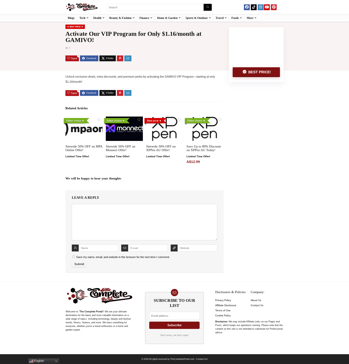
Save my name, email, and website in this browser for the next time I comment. (123, 257)
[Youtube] (267, 7)
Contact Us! (202, 359)
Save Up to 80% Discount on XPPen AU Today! (203, 148)
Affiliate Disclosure (225, 305)
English (38, 360)
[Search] (208, 7)
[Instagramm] (261, 7)
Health (97, 17)
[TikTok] (254, 7)
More (250, 17)
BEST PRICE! (259, 72)
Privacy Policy (223, 300)
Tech (82, 17)
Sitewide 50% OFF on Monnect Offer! (120, 148)
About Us (256, 300)
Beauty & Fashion (120, 17)
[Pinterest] (274, 7)
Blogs (71, 17)
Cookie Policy (223, 315)
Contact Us (257, 305)
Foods (235, 17)
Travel (220, 17)
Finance (144, 17)
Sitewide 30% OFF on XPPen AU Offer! (161, 148)
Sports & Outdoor (196, 17)
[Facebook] (247, 7)
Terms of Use (222, 310)
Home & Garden (167, 17)
